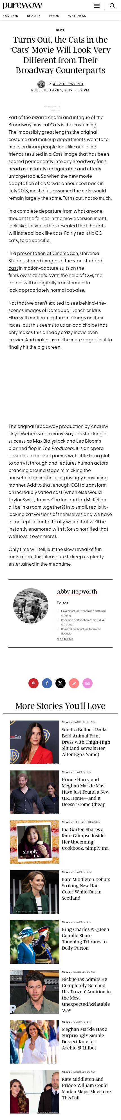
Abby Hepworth (68, 84)
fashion (11, 16)
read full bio (65, 639)
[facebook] (47, 683)
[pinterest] (33, 683)
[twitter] (60, 683)
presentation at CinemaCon (47, 253)
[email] (87, 683)
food (54, 16)
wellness (77, 16)
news (60, 30)
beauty (34, 16)
